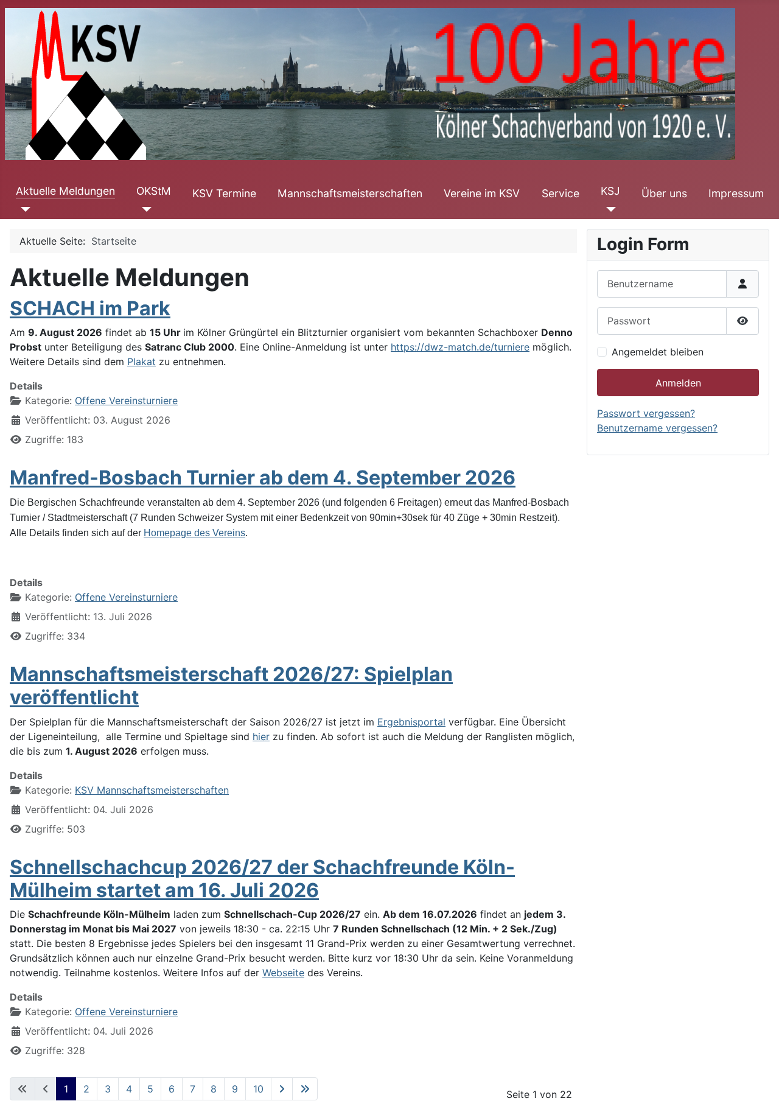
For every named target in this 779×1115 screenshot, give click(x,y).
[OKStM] (144, 209)
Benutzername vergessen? (657, 428)
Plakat (141, 361)
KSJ (610, 190)
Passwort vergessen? (646, 413)
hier (261, 736)
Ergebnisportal (411, 722)
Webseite (283, 972)
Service (560, 193)
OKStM (153, 190)
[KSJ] (608, 209)
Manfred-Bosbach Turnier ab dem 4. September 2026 (262, 477)
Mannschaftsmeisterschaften (350, 193)
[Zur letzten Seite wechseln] (305, 1088)
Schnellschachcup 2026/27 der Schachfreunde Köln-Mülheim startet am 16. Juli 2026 (262, 878)
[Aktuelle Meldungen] (23, 209)
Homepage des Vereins (194, 533)
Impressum (736, 193)
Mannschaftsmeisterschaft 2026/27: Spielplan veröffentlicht (231, 685)
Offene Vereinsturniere (126, 400)
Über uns (664, 193)
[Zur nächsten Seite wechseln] (282, 1088)
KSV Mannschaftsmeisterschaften (152, 790)
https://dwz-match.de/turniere (460, 347)
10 (258, 1089)
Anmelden (678, 383)
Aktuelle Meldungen (65, 190)
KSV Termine (224, 193)
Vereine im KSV (482, 193)
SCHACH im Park (90, 308)
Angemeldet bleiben (658, 352)
